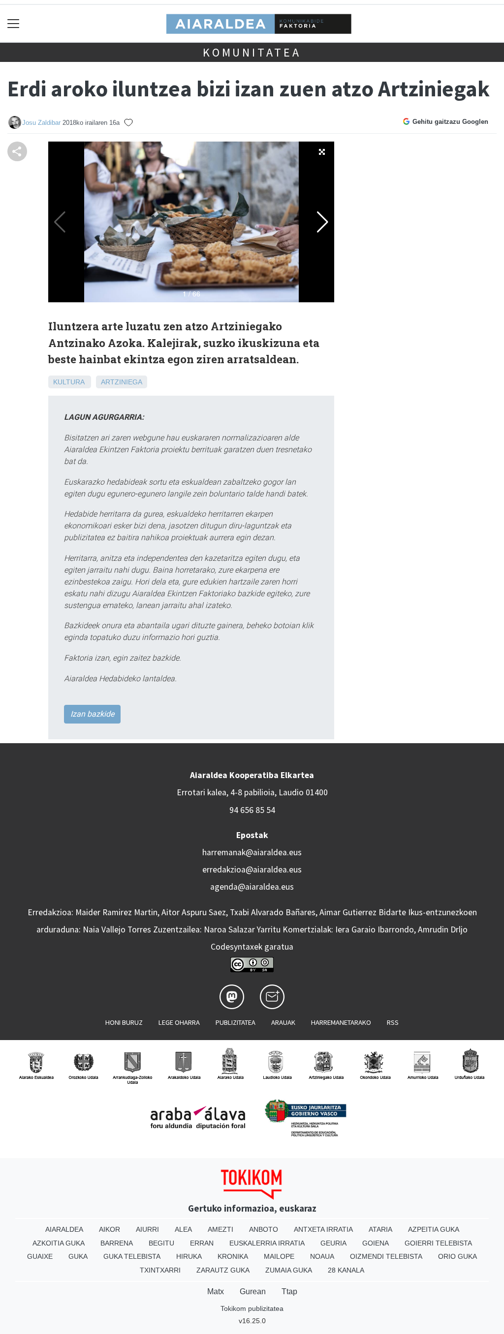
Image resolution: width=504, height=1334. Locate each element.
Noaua (322, 1256)
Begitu (161, 1243)
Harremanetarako (341, 1022)
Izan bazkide (92, 714)
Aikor (109, 1229)
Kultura (68, 382)
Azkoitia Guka (58, 1243)
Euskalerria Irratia (267, 1243)
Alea (183, 1229)
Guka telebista (131, 1256)
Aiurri (147, 1229)
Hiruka (189, 1256)
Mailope (279, 1256)
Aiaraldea (64, 1229)
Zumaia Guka (288, 1270)
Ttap (289, 1291)
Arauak (283, 1022)
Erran (202, 1243)
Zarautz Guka (223, 1270)
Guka (78, 1256)
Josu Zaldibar (41, 122)
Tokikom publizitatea (252, 1308)
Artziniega (121, 382)
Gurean (253, 1291)
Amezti (220, 1229)
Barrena (116, 1243)
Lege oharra (179, 1022)
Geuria (333, 1243)
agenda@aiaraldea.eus (252, 886)
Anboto (263, 1229)
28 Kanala (346, 1270)
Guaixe (40, 1256)
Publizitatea (235, 1022)
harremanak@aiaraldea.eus (252, 852)
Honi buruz (124, 1022)
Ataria (380, 1229)
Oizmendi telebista (386, 1256)
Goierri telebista (438, 1243)
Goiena (375, 1243)
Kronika (233, 1256)
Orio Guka (457, 1256)
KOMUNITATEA (252, 52)
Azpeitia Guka (433, 1229)
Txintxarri (160, 1270)
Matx (215, 1291)
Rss (393, 1022)
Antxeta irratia (323, 1229)
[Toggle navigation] (13, 23)
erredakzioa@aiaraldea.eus (252, 869)
